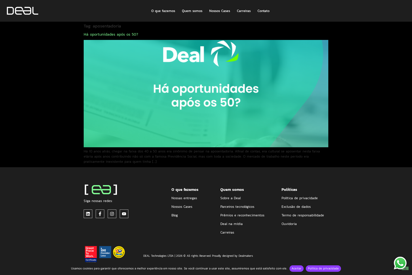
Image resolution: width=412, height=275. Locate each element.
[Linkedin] (88, 214)
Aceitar (296, 268)
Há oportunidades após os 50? (111, 34)
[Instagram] (112, 214)
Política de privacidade (323, 268)
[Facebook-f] (100, 214)
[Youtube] (124, 214)
